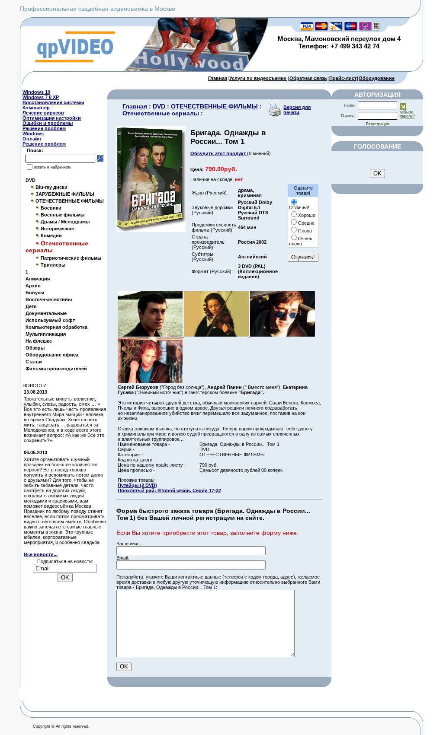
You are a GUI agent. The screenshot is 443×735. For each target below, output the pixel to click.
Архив (33, 285)
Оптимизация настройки (51, 118)
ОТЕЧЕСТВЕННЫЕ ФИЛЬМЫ (69, 201)
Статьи (34, 361)
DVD (30, 180)
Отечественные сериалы (160, 113)
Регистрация (377, 124)
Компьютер (36, 107)
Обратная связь (308, 78)
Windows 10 (36, 92)
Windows (33, 133)
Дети (31, 306)
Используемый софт (50, 320)
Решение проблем (44, 128)
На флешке (39, 341)
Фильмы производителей (56, 368)
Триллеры (53, 264)
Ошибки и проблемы (47, 123)
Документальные (46, 313)
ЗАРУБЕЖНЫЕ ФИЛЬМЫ (64, 194)
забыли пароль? (407, 114)
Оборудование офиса (52, 354)
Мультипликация (46, 334)
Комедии (51, 235)
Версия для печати (297, 110)
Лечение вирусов (43, 112)
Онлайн (31, 138)
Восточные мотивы (49, 299)
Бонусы (35, 292)
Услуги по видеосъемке (258, 78)
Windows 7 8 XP (40, 97)
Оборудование (377, 78)
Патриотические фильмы (71, 258)
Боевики (51, 207)
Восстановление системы (53, 102)
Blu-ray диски (51, 187)
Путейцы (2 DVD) (137, 485)
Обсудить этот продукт (218, 153)
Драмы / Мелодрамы (65, 221)
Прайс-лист (342, 78)
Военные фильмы (62, 214)
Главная (217, 78)
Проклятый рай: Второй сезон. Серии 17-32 (169, 490)
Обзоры (35, 347)
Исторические (57, 228)
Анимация (38, 278)
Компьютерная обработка (56, 327)
